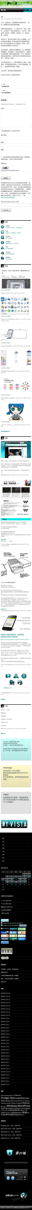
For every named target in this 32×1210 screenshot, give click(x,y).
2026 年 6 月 (4, 999)
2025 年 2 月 (4, 1027)
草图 (2, 1114)
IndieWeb (20, 1098)
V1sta (13, 1103)
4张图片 (8, 290)
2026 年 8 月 (4, 993)
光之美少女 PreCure (20, 1108)
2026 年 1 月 (4, 1015)
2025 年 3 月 (4, 1024)
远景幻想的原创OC (10, 253)
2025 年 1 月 (4, 1031)
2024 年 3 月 (4, 1053)
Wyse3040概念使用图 (6, 610)
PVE (19, 1101)
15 (24, 879)
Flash (17, 1095)
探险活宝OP (4, 728)
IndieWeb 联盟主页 (6, 910)
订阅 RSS (19, 233)
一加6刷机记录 (5, 85)
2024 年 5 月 (4, 1046)
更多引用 (3, 733)
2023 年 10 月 (4, 1056)
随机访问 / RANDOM (7, 907)
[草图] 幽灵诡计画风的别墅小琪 (8, 371)
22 (24, 882)
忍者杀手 (3, 1112)
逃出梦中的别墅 (8, 1115)
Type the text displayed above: (10, 170)
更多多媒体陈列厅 (6, 431)
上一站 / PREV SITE (6, 900)
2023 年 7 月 (4, 1065)
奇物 (3, 854)
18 (7, 882)
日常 (2, 17)
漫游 (6, 222)
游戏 (3, 848)
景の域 (3, 10)
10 (3, 879)
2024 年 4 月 (4, 1049)
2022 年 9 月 (4, 1081)
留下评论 (20, 19)
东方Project (5, 1108)
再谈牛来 (3, 981)
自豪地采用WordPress (24, 1208)
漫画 (16, 1112)
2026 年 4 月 (4, 1005)
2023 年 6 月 (4, 1068)
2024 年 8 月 (4, 1037)
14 (20, 879)
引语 (6, 706)
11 (7, 879)
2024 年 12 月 (4, 1034)
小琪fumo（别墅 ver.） (7, 425)
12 (11, 879)
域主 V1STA (14, 19)
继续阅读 (4, 539)
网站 (2, 149)
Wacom (20, 1103)
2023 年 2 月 (4, 1078)
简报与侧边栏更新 (5, 475)
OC (12, 1101)
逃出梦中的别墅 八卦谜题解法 (8, 398)
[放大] (28, 443)
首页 (3, 838)
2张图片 (8, 421)
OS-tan (16, 1101)
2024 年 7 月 (4, 1040)
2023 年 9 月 (4, 1059)
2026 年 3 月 (4, 1009)
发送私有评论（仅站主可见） (11, 131)
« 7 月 (2, 889)
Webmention (3, 1106)
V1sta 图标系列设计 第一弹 (7, 692)
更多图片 (3, 699)
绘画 (25, 1112)
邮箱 (2, 142)
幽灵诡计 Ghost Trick (21, 1110)
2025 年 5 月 (4, 1018)
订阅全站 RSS (19, 227)
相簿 (6, 266)
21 (20, 882)
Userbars (8, 1103)
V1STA (12, 1195)
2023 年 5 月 (4, 1071)
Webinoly (26, 1103)
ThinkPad (27, 1101)
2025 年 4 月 (4, 1021)
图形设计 (28, 1108)
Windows (12, 1105)
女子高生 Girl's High (5, 1110)
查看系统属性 (9, 243)
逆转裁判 (16, 1114)
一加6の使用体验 (5, 91)
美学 (28, 1112)
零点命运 (3, 1125)
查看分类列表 (9, 238)
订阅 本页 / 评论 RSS (10, 227)
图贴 (6, 438)
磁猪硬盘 (3, 293)
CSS (13, 1095)
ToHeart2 (3, 1103)
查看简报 (13, 233)
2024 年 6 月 (4, 1043)
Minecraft (4, 1101)
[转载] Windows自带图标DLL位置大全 (10, 319)
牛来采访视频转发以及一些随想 (9, 975)
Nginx (9, 1101)
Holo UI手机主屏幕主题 (7, 664)
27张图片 (8, 316)
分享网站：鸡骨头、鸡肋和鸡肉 (9, 969)
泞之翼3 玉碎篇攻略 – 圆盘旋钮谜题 (9, 544)
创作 (3, 857)
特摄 (19, 1112)
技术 (3, 845)
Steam (22, 1101)
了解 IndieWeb (5, 913)
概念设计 (8, 1112)
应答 (3, 861)
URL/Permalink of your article (10, 201)
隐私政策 (3, 1208)
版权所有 (8, 1208)
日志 (2, 19)
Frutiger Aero (8, 1097)
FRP (20, 1095)
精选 (21, 1112)
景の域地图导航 (9, 248)
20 (16, 882)
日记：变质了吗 (15, 1125)
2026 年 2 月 (4, 1012)
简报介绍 (8, 233)
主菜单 (30, 10)
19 (11, 882)
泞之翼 (12, 1113)
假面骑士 (11, 1108)
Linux (27, 1098)
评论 (3, 108)
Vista (16, 1103)
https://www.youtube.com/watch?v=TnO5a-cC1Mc (15, 639)
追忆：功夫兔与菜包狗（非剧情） (10, 978)
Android (7, 1095)
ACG (3, 851)
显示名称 (4, 135)
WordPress (24, 1105)
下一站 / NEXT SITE (6, 904)
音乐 (23, 1114)
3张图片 (8, 395)
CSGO (10, 1095)
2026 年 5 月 (4, 1002)
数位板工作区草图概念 (6, 346)
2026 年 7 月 (4, 996)
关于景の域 (16, 243)
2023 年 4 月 (4, 1075)
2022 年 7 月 (4, 1084)
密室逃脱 (12, 1110)
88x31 (2, 1095)
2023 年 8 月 (4, 1062)
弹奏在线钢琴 (9, 259)
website (10, 541)
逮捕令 (20, 1114)
